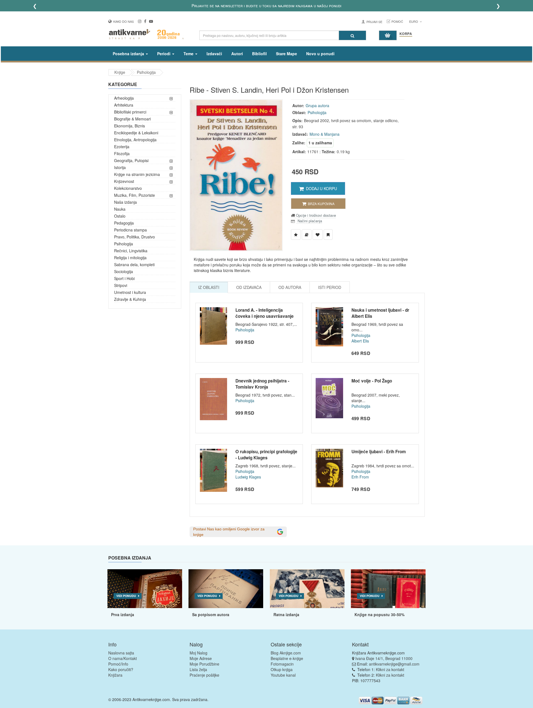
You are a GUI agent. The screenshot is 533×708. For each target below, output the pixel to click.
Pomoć (397, 21)
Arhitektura (123, 105)
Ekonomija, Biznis (129, 126)
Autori (237, 53)
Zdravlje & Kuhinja (130, 299)
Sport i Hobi (124, 278)
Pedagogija (124, 223)
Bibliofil (259, 53)
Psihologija (146, 72)
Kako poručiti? (120, 669)
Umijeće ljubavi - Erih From (378, 452)
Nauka (119, 209)
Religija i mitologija (130, 257)
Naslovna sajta (121, 653)
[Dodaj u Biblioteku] (306, 234)
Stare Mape (286, 53)
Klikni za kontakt (390, 669)
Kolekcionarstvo (128, 188)
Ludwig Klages (248, 477)
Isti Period (329, 287)
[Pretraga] (352, 35)
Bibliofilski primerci (130, 112)
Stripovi (120, 285)
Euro (414, 21)
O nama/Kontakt (122, 658)
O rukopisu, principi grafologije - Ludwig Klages (266, 455)
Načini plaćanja (309, 220)
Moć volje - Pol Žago (371, 381)
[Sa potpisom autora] (225, 588)
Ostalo (119, 216)
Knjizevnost (124, 181)
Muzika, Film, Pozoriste (134, 195)
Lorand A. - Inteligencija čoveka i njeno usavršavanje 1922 (264, 316)
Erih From (360, 477)
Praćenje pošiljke (204, 675)
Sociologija (123, 271)
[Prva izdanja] (144, 588)
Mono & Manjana (325, 134)
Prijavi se (374, 21)
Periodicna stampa (130, 230)
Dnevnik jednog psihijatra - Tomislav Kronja (262, 384)
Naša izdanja (125, 202)
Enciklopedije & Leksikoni (136, 132)
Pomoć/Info (118, 664)
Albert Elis (360, 341)
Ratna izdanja (286, 614)
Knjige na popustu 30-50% (379, 614)
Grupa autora (317, 105)
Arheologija (124, 98)
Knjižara (115, 675)
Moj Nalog (198, 653)
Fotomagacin (282, 664)
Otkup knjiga (282, 669)
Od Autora (289, 287)
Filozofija (122, 153)
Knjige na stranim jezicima (137, 174)
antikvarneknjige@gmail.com (394, 664)
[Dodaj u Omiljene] (318, 234)
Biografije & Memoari (132, 119)
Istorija (120, 167)
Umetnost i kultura (130, 292)
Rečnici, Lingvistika (130, 250)
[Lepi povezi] (388, 588)
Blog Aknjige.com (286, 653)
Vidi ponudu (126, 596)
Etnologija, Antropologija (135, 139)
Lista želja (198, 669)
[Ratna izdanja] (307, 588)
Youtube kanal (283, 675)
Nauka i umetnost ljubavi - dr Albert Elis (380, 313)
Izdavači (214, 53)
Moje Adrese (201, 658)
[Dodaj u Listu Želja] (296, 234)
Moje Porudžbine (204, 664)
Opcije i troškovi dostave (315, 215)
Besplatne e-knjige (287, 658)
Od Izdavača (249, 287)
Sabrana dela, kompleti (134, 264)
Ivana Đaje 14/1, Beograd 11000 (384, 658)
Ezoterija (121, 146)
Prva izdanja (122, 614)
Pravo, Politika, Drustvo (134, 237)
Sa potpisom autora (210, 614)
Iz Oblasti (208, 287)
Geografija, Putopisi (131, 160)
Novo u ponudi (320, 53)
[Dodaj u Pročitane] (328, 234)
